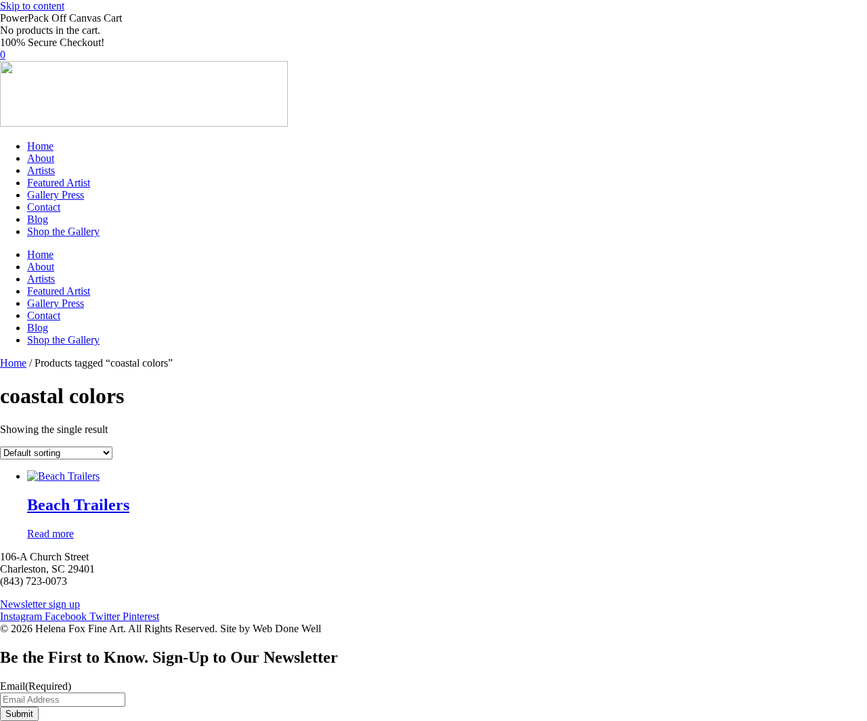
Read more (50, 533)
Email (35, 686)
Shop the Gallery (63, 231)
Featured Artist (58, 182)
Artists (41, 170)
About (40, 158)
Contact (43, 207)
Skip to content (32, 6)
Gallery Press (55, 195)
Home (40, 146)
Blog (37, 219)
